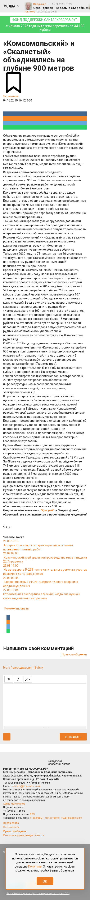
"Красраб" (47, 510)
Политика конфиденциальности (23, 835)
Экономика (11, 96)
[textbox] (45, 704)
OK (45, 881)
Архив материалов (14, 803)
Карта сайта (11, 823)
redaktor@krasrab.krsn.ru (26, 786)
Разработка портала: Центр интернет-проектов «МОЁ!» (37, 893)
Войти (39, 667)
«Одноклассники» (71, 817)
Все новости (11, 827)
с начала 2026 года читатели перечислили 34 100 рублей (45, 24)
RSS (32, 814)
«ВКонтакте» (52, 817)
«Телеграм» (37, 817)
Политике (35, 866)
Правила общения (74, 654)
